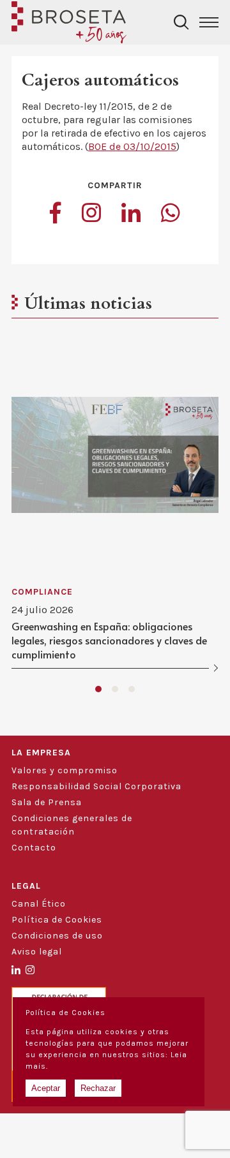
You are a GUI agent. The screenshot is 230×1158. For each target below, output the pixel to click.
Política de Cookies (57, 919)
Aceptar (45, 1088)
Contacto (34, 847)
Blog (22, 863)
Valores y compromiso (65, 770)
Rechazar (98, 1088)
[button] (98, 689)
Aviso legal (37, 951)
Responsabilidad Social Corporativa (96, 786)
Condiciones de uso (57, 935)
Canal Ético (39, 903)
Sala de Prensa (47, 802)
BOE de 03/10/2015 (132, 146)
